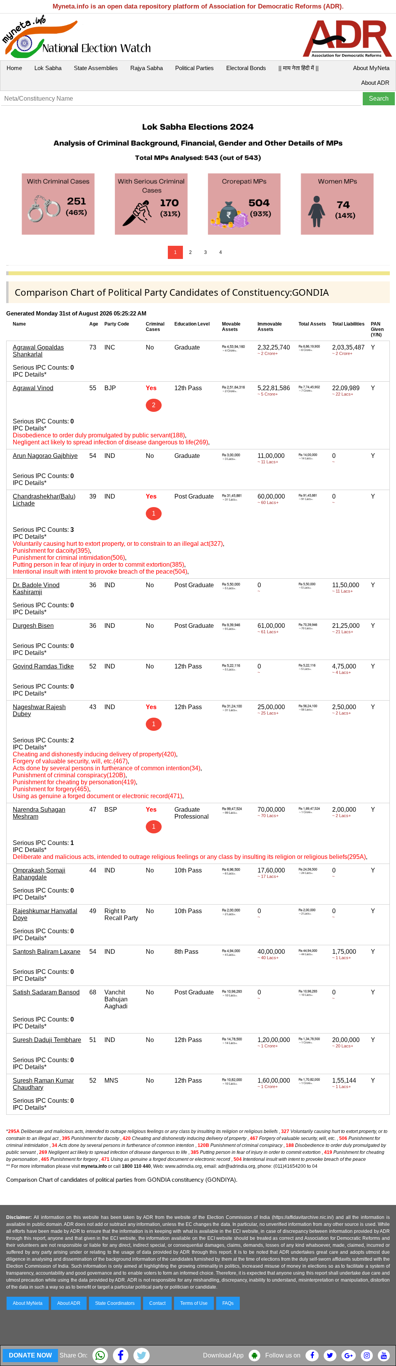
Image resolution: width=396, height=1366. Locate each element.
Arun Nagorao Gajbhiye (45, 455)
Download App (223, 1355)
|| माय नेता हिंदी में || (298, 68)
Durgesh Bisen (33, 625)
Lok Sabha (47, 68)
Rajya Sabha (146, 68)
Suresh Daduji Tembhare (47, 1040)
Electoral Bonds (246, 68)
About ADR (375, 82)
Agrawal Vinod (33, 388)
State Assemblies (96, 68)
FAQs (228, 1303)
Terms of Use (194, 1303)
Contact (157, 1303)
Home (14, 68)
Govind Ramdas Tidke (43, 666)
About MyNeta (371, 68)
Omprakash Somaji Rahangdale (39, 874)
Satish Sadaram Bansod (46, 992)
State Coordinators (115, 1303)
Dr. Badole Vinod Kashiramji (36, 588)
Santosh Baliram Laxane (46, 951)
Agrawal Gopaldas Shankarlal (38, 351)
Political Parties (194, 68)
